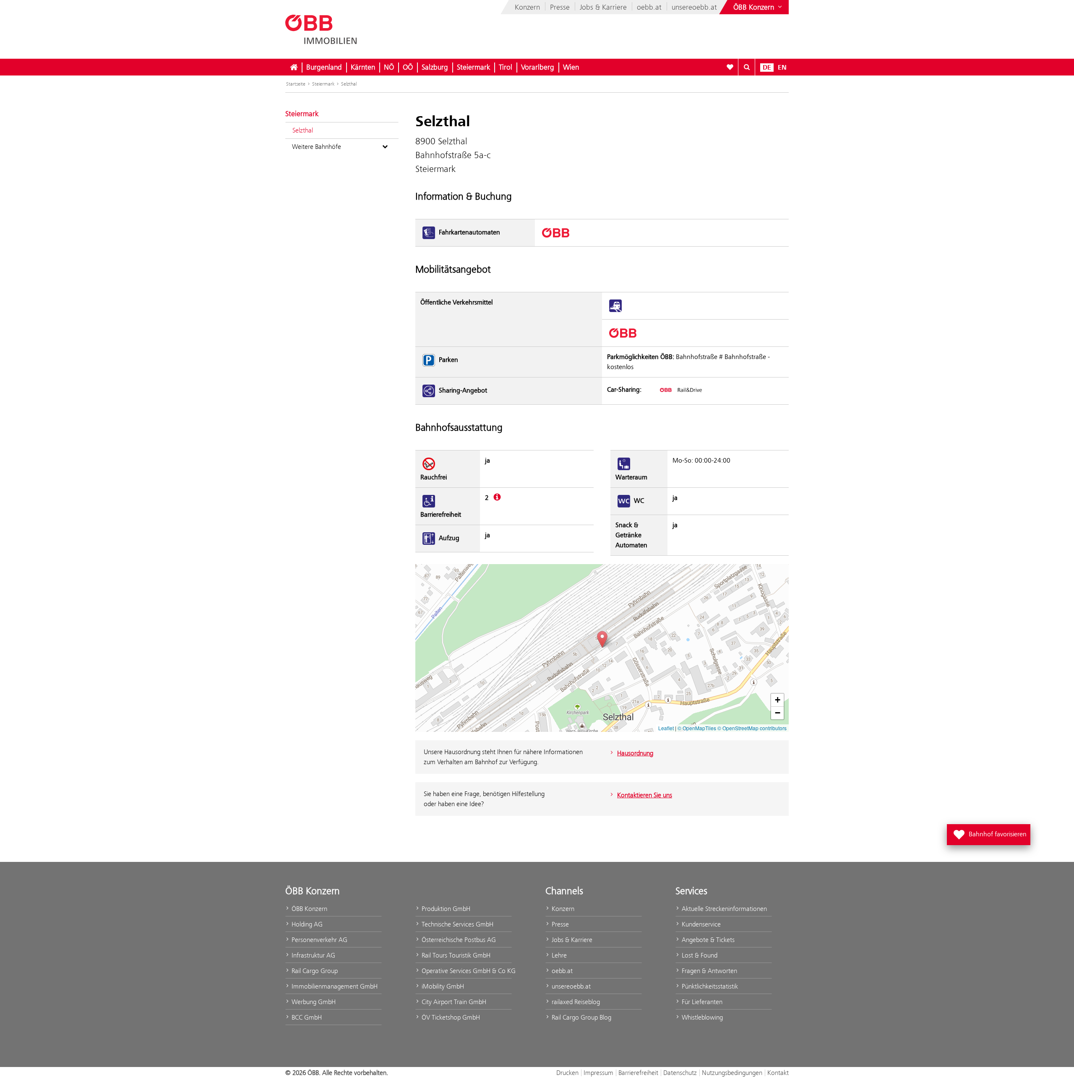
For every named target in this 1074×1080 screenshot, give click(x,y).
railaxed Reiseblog (575, 1002)
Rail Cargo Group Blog (580, 1017)
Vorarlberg (537, 67)
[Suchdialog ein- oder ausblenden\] (746, 67)
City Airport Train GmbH (453, 1002)
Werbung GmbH (313, 1002)
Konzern (527, 7)
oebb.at (649, 7)
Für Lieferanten (701, 1002)
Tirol (505, 67)
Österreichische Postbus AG (458, 940)
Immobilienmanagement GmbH (334, 986)
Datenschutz (680, 1073)
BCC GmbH (306, 1017)
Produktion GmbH (445, 909)
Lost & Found (698, 955)
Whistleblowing (701, 1017)
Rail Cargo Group (314, 971)
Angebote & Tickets (707, 940)
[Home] (293, 67)
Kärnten (363, 67)
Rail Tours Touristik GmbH (455, 955)
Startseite (295, 84)
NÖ (389, 67)
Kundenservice (700, 924)
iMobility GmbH (442, 986)
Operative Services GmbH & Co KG (466, 971)
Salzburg (435, 67)
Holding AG (306, 924)
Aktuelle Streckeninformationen (723, 909)
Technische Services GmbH (456, 924)
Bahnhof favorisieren (990, 832)
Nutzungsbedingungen (732, 1073)
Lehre (558, 955)
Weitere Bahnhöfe (316, 147)
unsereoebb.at (694, 7)
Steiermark (473, 67)
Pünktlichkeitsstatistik (709, 986)
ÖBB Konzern (308, 909)
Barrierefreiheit (638, 1073)
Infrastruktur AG (312, 955)
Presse (560, 7)
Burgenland (324, 67)
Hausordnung (635, 753)
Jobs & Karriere (603, 7)
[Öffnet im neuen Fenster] (681, 389)
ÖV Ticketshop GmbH (450, 1017)
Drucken (567, 1073)
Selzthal (349, 84)
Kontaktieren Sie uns (644, 795)
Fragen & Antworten (708, 971)
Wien (571, 67)
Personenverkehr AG (318, 940)
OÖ (408, 67)
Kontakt (778, 1073)
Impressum (598, 1073)
